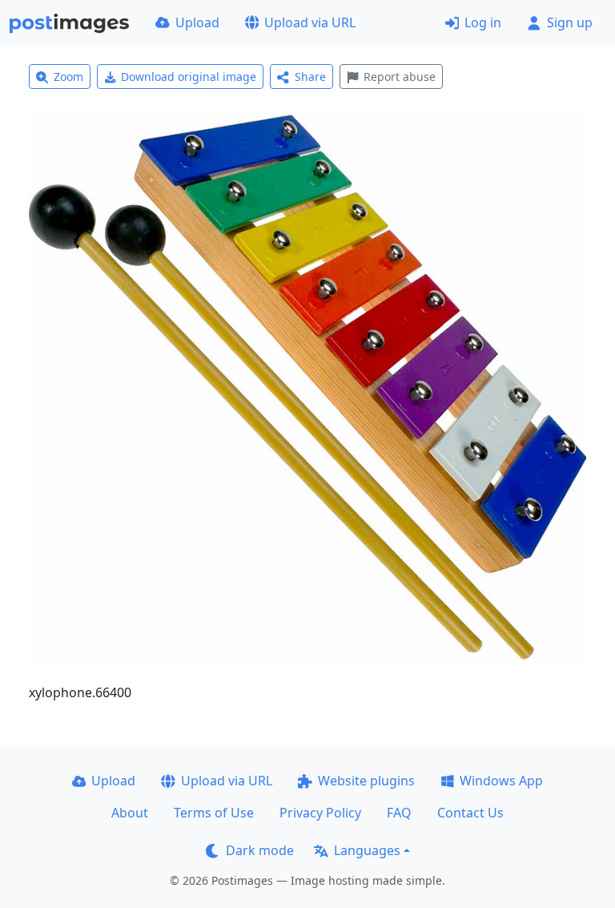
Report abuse (400, 76)
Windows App (501, 780)
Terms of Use (214, 812)
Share (310, 76)
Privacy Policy (320, 812)
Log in (482, 22)
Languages (367, 850)
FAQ (399, 812)
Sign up (570, 22)
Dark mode (260, 850)
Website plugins (366, 780)
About (129, 812)
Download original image (188, 76)
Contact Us (470, 812)
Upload (197, 22)
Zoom (68, 76)
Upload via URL (310, 22)
